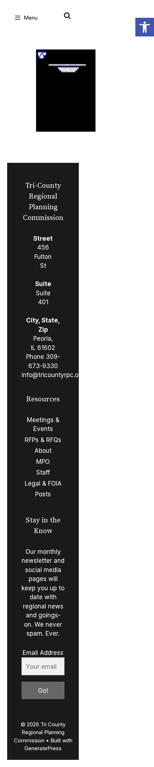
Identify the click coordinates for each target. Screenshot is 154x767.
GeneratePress (43, 748)
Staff (43, 472)
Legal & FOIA (43, 483)
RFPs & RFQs (43, 439)
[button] (144, 27)
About (43, 450)
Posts (43, 494)
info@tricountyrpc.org (53, 375)
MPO (43, 461)
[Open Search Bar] (67, 16)
